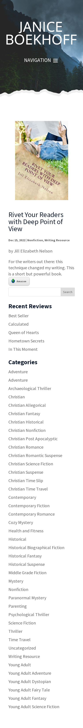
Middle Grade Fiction (27, 572)
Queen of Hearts (23, 332)
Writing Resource (57, 240)
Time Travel (19, 639)
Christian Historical (26, 422)
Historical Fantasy (25, 556)
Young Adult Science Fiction (33, 706)
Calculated (18, 324)
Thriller (15, 631)
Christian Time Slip (25, 480)
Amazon (21, 281)
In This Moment (23, 349)
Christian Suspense (25, 472)
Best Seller (18, 315)
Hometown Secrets (26, 341)
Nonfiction (35, 240)
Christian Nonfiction (27, 430)
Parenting (17, 606)
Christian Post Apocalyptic (33, 438)
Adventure (18, 371)
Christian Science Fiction (30, 463)
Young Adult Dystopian (29, 681)
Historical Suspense (26, 564)
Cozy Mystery (20, 522)
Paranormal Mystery (27, 597)
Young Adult (19, 664)
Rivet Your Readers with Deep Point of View (36, 221)
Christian (16, 396)
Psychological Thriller (28, 614)
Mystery (15, 581)
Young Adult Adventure (29, 673)
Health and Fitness (25, 530)
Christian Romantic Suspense (35, 455)
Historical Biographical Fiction (36, 547)
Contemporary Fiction (29, 505)
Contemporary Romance (31, 514)
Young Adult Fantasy (27, 698)
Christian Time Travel (28, 489)
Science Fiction (22, 623)
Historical (17, 539)
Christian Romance (25, 447)
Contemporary (22, 497)
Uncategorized (22, 648)
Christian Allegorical (27, 405)
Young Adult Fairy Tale (29, 690)
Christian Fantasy (24, 413)
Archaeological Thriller (29, 388)
